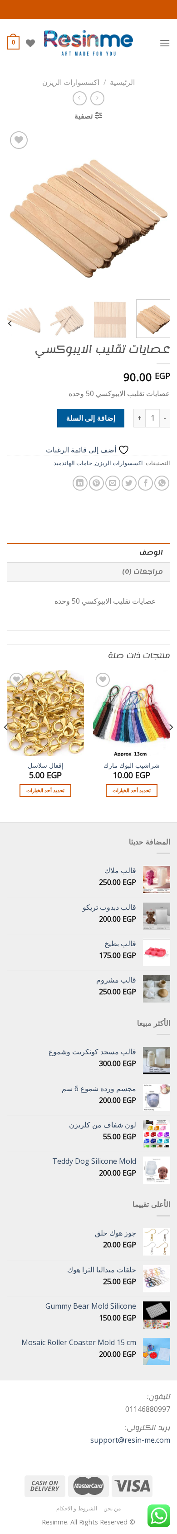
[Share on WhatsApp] (161, 483)
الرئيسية (122, 82)
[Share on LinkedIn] (80, 483)
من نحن (112, 1508)
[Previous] (156, 210)
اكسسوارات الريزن (70, 82)
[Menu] (164, 43)
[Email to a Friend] (112, 483)
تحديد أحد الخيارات (132, 790)
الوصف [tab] (151, 552)
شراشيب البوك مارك (131, 765)
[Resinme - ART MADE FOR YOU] (88, 43)
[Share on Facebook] (145, 483)
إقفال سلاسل (46, 765)
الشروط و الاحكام (76, 1508)
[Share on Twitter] (129, 483)
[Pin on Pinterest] (96, 483)
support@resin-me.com (130, 1440)
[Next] (15, 210)
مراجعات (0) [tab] (142, 571)
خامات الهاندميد (73, 463)
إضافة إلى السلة (90, 418)
